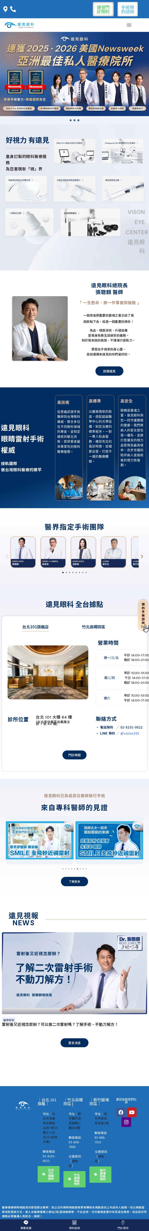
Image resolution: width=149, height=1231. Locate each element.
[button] (71, 120)
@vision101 (129, 733)
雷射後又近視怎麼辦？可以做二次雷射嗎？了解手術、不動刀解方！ (60, 1024)
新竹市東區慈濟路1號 (102, 1118)
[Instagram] (126, 1122)
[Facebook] (121, 1112)
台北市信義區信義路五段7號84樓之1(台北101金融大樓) (50, 1128)
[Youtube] (132, 1112)
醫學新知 (8, 1020)
